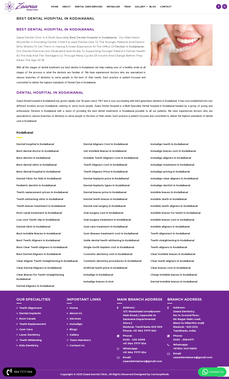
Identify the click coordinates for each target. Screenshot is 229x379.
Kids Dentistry (28, 345)
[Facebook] (218, 6)
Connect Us (216, 371)
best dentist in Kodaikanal (80, 67)
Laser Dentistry (29, 334)
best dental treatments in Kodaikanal (113, 110)
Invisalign (113, 6)
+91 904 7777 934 (144, 330)
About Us (76, 313)
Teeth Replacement (32, 324)
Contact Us (77, 345)
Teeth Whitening (30, 340)
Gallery (140, 6)
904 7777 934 (23, 371)
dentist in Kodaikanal (130, 46)
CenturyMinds (160, 374)
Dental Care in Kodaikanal (82, 82)
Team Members (80, 340)
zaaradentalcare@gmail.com (142, 361)
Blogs (73, 329)
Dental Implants (30, 313)
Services (75, 318)
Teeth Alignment (30, 307)
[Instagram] (225, 6)
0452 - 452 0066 (134, 339)
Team (127, 6)
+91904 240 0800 (185, 348)
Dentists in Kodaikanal (43, 110)
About (66, 6)
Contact (165, 6)
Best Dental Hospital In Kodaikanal (94, 37)
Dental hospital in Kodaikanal (39, 100)
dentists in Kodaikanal (165, 100)
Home (54, 6)
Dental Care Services (88, 6)
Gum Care (26, 329)
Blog (152, 6)
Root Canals (27, 318)
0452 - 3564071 (183, 339)
